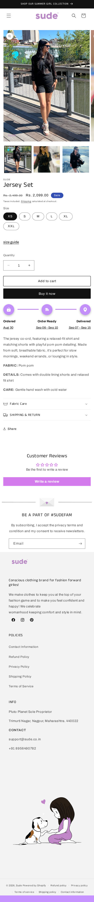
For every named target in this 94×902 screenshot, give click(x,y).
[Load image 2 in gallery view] (46, 159)
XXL (11, 226)
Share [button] (12, 428)
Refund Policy (19, 656)
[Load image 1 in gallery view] (17, 159)
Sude (19, 885)
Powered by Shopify (34, 885)
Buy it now (47, 293)
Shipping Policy (20, 676)
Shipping (26, 201)
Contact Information (23, 646)
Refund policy (58, 885)
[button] (9, 16)
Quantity (9, 255)
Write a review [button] (47, 481)
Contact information (72, 892)
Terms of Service (21, 686)
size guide (11, 242)
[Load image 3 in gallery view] (75, 159)
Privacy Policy (19, 666)
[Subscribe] (80, 543)
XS (10, 216)
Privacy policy (79, 885)
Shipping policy (48, 892)
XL (66, 216)
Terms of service (24, 892)
